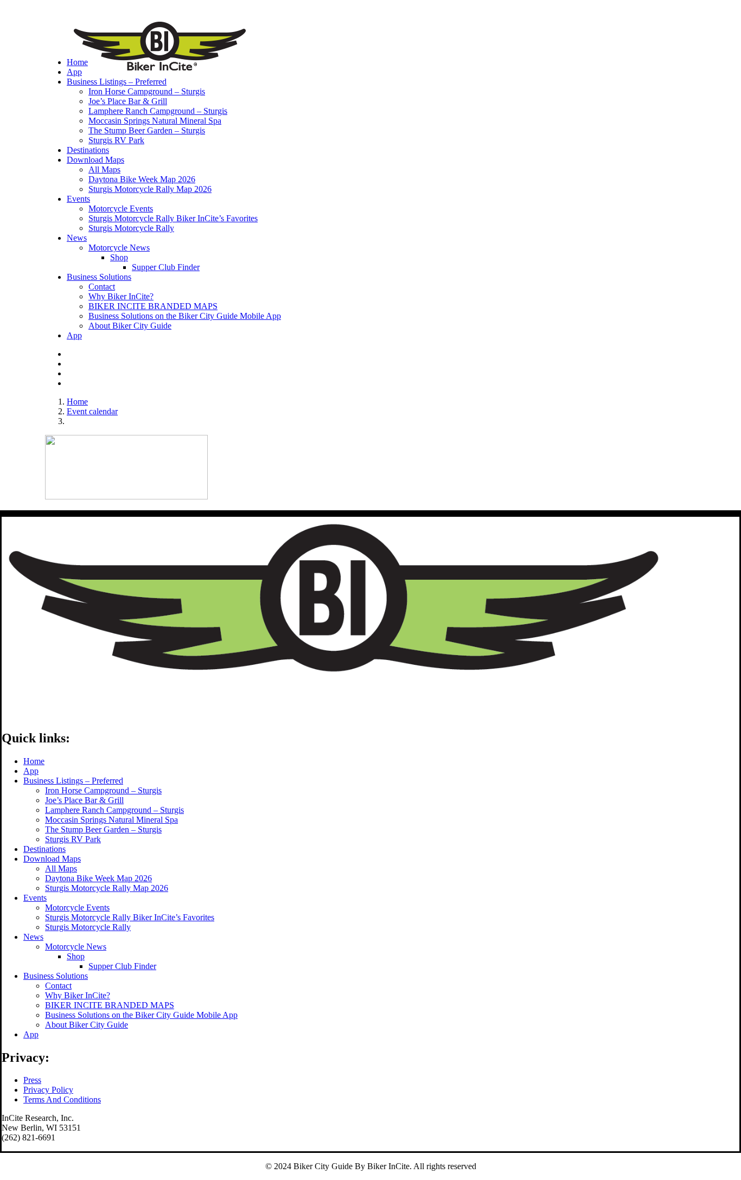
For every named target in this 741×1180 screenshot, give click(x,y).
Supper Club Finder (166, 267)
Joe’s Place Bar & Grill (127, 101)
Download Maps (95, 159)
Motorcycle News (119, 247)
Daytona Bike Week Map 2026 (141, 179)
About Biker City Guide (129, 325)
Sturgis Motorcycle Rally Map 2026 (150, 189)
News (77, 237)
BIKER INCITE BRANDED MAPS (153, 306)
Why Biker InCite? (121, 296)
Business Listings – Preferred (117, 81)
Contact (101, 286)
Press (32, 1080)
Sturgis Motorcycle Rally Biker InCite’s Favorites (173, 218)
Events (78, 198)
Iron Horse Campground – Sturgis (146, 91)
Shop (119, 257)
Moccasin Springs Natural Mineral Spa (154, 120)
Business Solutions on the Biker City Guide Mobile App (184, 315)
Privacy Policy (48, 1089)
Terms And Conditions (62, 1099)
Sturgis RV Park (116, 140)
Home (77, 62)
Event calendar (92, 411)
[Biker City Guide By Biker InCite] (370, 24)
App (74, 71)
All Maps (104, 169)
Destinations (88, 150)
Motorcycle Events (120, 208)
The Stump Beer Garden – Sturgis (146, 130)
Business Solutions (55, 975)
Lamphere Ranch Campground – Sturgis (157, 111)
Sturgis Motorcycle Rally (131, 228)
